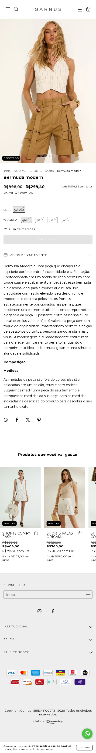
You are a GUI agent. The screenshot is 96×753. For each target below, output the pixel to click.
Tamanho (10, 220)
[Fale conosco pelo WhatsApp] (87, 733)
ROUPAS (20, 170)
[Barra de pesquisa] (16, 10)
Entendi (84, 747)
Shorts (49, 170)
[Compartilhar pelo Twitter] (28, 420)
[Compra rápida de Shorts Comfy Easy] (36, 533)
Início (6, 170)
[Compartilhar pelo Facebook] (17, 420)
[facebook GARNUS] (53, 611)
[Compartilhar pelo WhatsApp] (5, 420)
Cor (6, 209)
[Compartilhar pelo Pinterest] (39, 420)
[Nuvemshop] (48, 723)
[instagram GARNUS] (40, 611)
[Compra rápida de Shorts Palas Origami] (80, 533)
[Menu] (7, 10)
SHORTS (35, 170)
